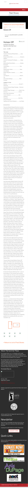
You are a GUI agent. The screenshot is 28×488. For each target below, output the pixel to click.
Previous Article (1, 25)
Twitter (15, 441)
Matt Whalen (6, 26)
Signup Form (14, 431)
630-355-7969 (4, 381)
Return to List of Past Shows (14, 24)
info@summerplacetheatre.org (8, 383)
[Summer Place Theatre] (14, 5)
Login (5, 1)
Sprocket (20, 484)
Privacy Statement (15, 485)
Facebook (11, 441)
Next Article (27, 25)
